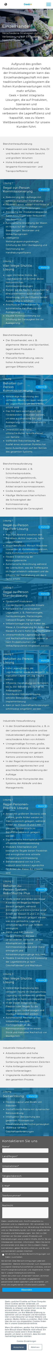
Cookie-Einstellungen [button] (26, 1341)
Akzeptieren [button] (18, 1347)
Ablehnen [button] (35, 1347)
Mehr (44, 189)
